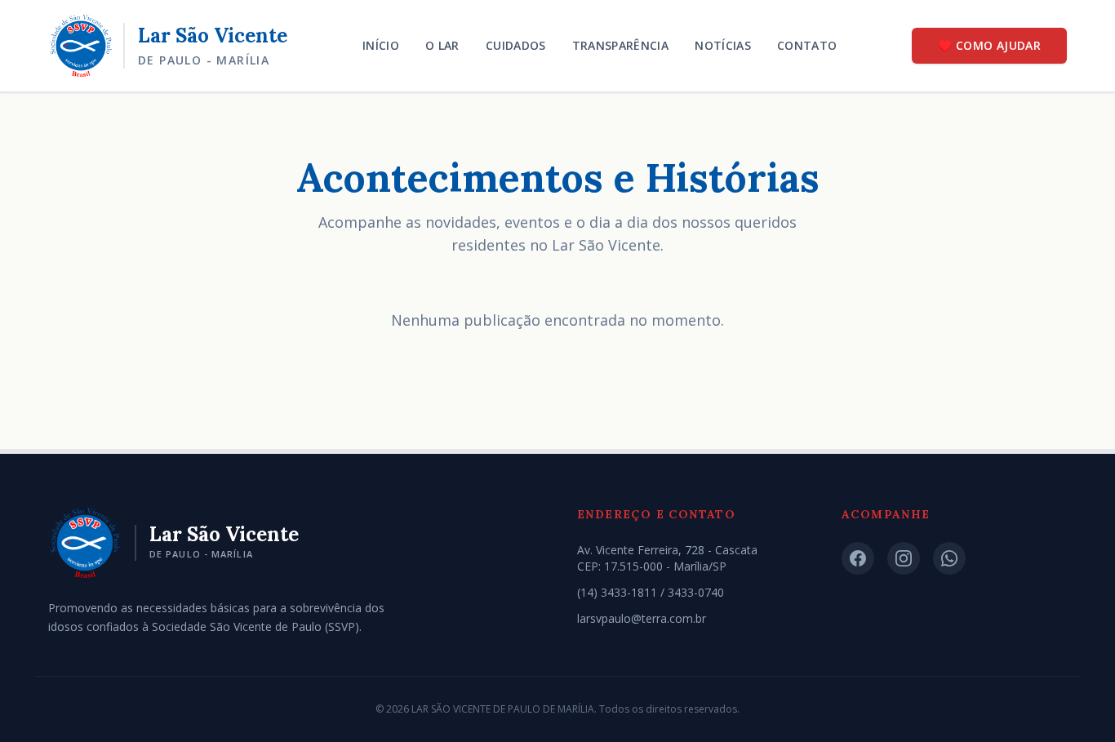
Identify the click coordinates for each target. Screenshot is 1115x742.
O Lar (442, 45)
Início (380, 45)
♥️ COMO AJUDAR (989, 45)
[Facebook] (858, 558)
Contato (807, 45)
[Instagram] (903, 558)
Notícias (723, 45)
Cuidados (516, 45)
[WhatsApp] (949, 558)
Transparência (620, 45)
